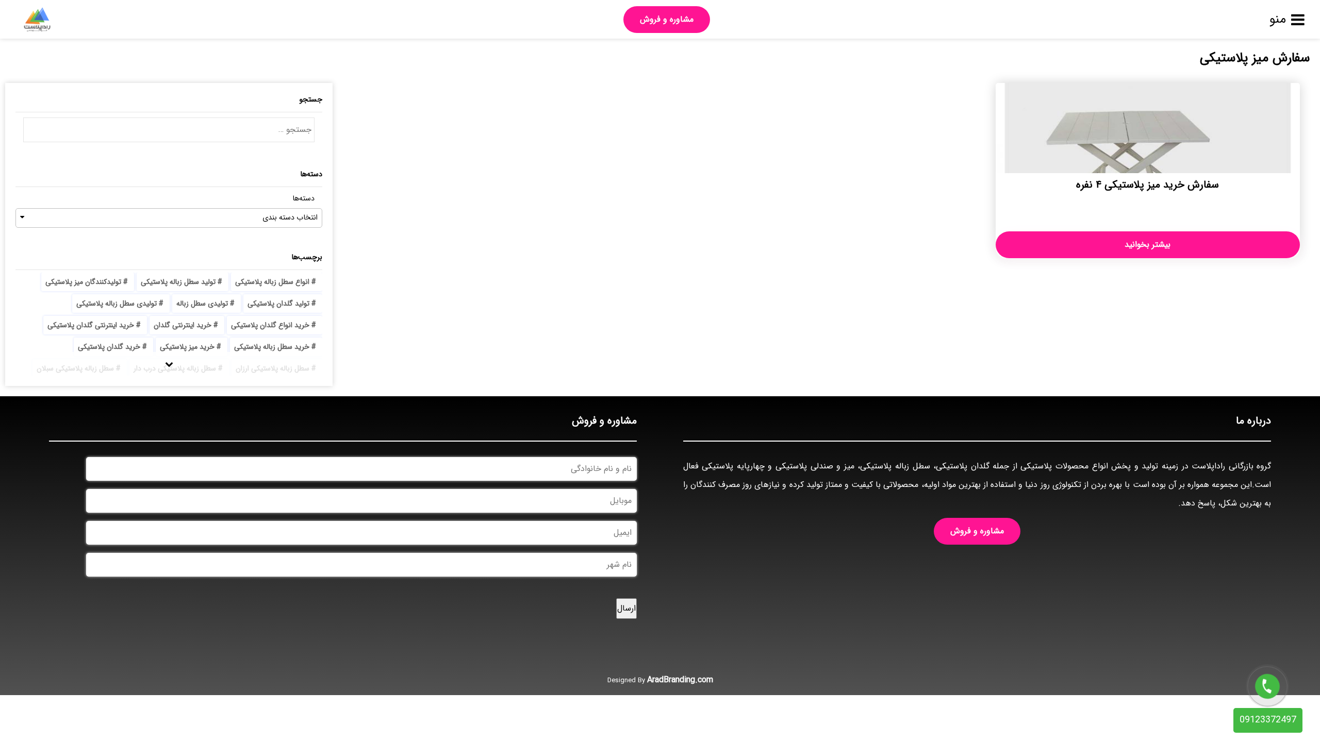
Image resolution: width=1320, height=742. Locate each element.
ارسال (626, 608)
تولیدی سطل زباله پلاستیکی (116, 303)
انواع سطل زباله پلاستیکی (272, 282)
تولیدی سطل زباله (202, 303)
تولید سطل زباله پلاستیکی (178, 282)
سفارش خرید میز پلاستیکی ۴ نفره (1147, 185)
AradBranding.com (680, 679)
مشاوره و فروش (667, 19)
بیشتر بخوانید (1147, 244)
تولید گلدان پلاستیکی (278, 303)
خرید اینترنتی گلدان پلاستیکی (90, 325)
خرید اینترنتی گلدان (182, 325)
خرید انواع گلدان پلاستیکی (270, 325)
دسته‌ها (303, 199)
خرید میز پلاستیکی (187, 346)
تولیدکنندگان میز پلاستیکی (83, 282)
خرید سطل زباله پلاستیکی (271, 346)
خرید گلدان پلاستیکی (109, 346)
